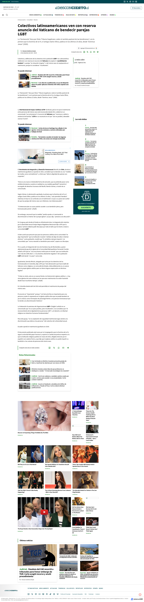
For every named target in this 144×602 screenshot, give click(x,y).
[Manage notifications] (140, 594)
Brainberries (50, 150)
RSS (85, 594)
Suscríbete (86, 208)
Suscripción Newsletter (77, 594)
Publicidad (91, 594)
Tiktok (50, 594)
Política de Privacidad (65, 594)
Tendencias (59, 15)
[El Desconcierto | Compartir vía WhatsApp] (91, 52)
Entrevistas (93, 15)
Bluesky (57, 594)
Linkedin (43, 594)
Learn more (63, 161)
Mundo (112, 15)
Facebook (28, 594)
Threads (54, 594)
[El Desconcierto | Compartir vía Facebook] (84, 52)
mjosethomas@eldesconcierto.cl (116, 598)
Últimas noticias (33, 588)
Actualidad (47, 15)
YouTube (39, 594)
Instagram (36, 594)
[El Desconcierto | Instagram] (130, 1)
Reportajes (82, 15)
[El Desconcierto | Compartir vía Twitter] (87, 52)
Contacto (98, 594)
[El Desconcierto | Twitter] (127, 1)
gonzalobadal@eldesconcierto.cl (21, 600)
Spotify (47, 594)
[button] (136, 8)
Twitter (32, 594)
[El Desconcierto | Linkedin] (136, 1)
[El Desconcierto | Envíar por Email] (94, 52)
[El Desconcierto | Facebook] (124, 1)
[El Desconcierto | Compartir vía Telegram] (97, 52)
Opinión (103, 15)
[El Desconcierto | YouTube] (133, 1)
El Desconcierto (22, 20)
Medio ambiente (34, 15)
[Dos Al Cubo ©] (137, 600)
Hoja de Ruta (70, 15)
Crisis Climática (15, 2)
